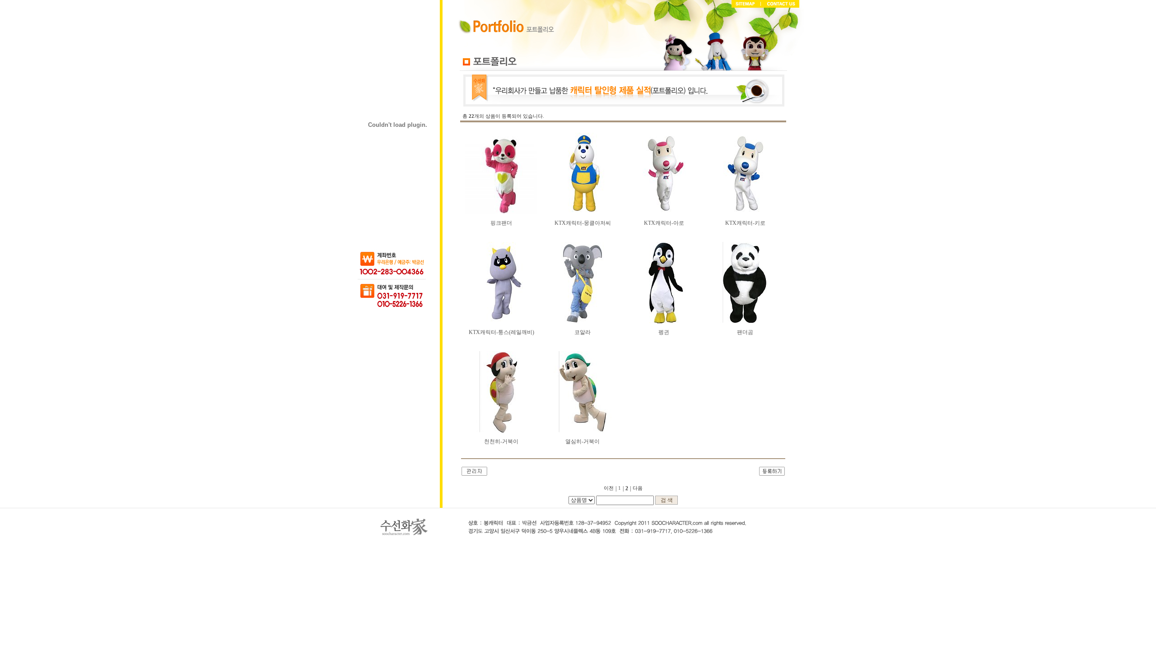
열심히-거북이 (582, 441)
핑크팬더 (501, 223)
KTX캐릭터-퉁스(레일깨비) (501, 332)
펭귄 (663, 332)
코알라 (582, 332)
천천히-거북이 (501, 441)
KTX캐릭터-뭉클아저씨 (583, 223)
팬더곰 (745, 332)
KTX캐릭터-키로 (745, 223)
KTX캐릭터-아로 (664, 223)
